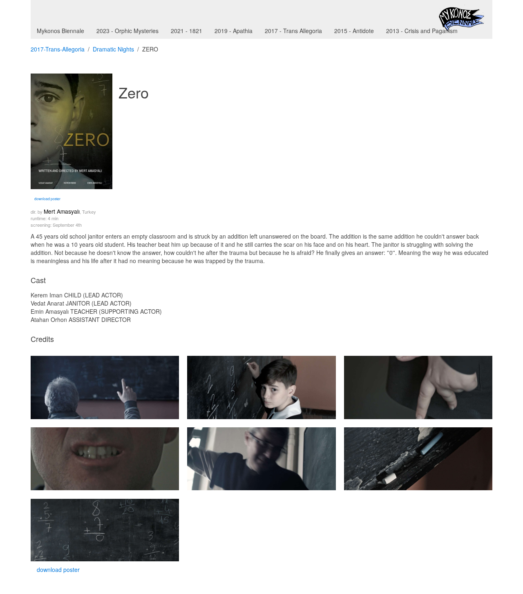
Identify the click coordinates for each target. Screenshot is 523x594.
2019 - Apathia (234, 31)
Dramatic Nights (113, 49)
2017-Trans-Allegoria (58, 49)
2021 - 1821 (186, 31)
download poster (47, 198)
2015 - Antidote (354, 31)
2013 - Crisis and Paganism (422, 31)
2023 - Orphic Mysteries (127, 31)
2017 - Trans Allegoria (293, 31)
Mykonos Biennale (60, 31)
